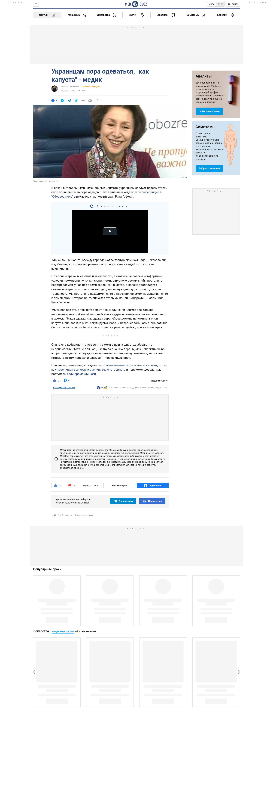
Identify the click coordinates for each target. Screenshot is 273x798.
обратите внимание (85, 631)
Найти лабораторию (209, 111)
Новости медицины (91, 87)
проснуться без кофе (72, 369)
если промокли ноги (81, 374)
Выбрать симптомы (209, 168)
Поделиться (155, 485)
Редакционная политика (64, 388)
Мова (211, 4)
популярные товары (63, 631)
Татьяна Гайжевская (70, 87)
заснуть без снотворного (107, 369)
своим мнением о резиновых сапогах (130, 365)
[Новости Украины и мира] (102, 388)
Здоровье (115, 388)
